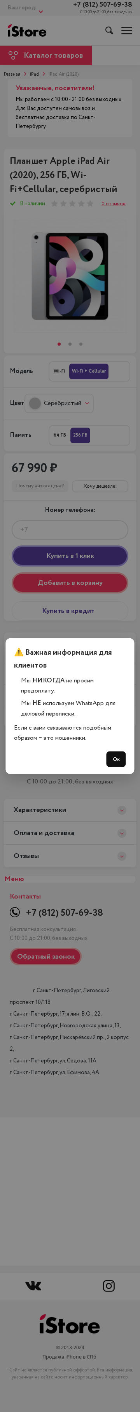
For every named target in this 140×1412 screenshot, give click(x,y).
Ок (116, 759)
